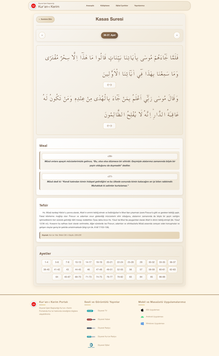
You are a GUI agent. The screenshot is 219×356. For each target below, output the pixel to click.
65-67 (67, 277)
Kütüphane (105, 6)
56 (130, 270)
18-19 (99, 262)
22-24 (120, 262)
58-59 (152, 270)
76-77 (110, 277)
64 (57, 277)
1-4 (46, 262)
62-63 (173, 270)
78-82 (120, 277)
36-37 (173, 262)
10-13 (78, 262)
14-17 (89, 262)
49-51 (110, 270)
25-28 (131, 262)
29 (141, 262)
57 (141, 270)
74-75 (99, 277)
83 (130, 277)
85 (151, 277)
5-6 (57, 262)
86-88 (162, 277)
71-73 (89, 277)
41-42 (57, 270)
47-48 (99, 270)
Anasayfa (90, 6)
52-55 (120, 270)
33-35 (162, 262)
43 (67, 270)
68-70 (78, 277)
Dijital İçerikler (122, 6)
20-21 (110, 262)
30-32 (152, 262)
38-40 (46, 270)
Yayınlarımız (139, 6)
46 (88, 270)
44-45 (78, 270)
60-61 (162, 270)
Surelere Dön (45, 19)
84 (141, 277)
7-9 (67, 262)
